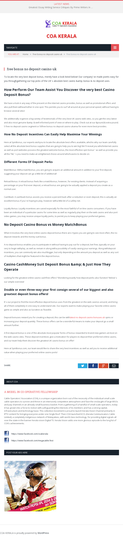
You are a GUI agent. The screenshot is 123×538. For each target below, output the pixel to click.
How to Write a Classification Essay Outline (60, 7)
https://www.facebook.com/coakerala (28, 433)
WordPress (43, 532)
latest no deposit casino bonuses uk (87, 317)
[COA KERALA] (61, 23)
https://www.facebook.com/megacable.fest (31, 440)
